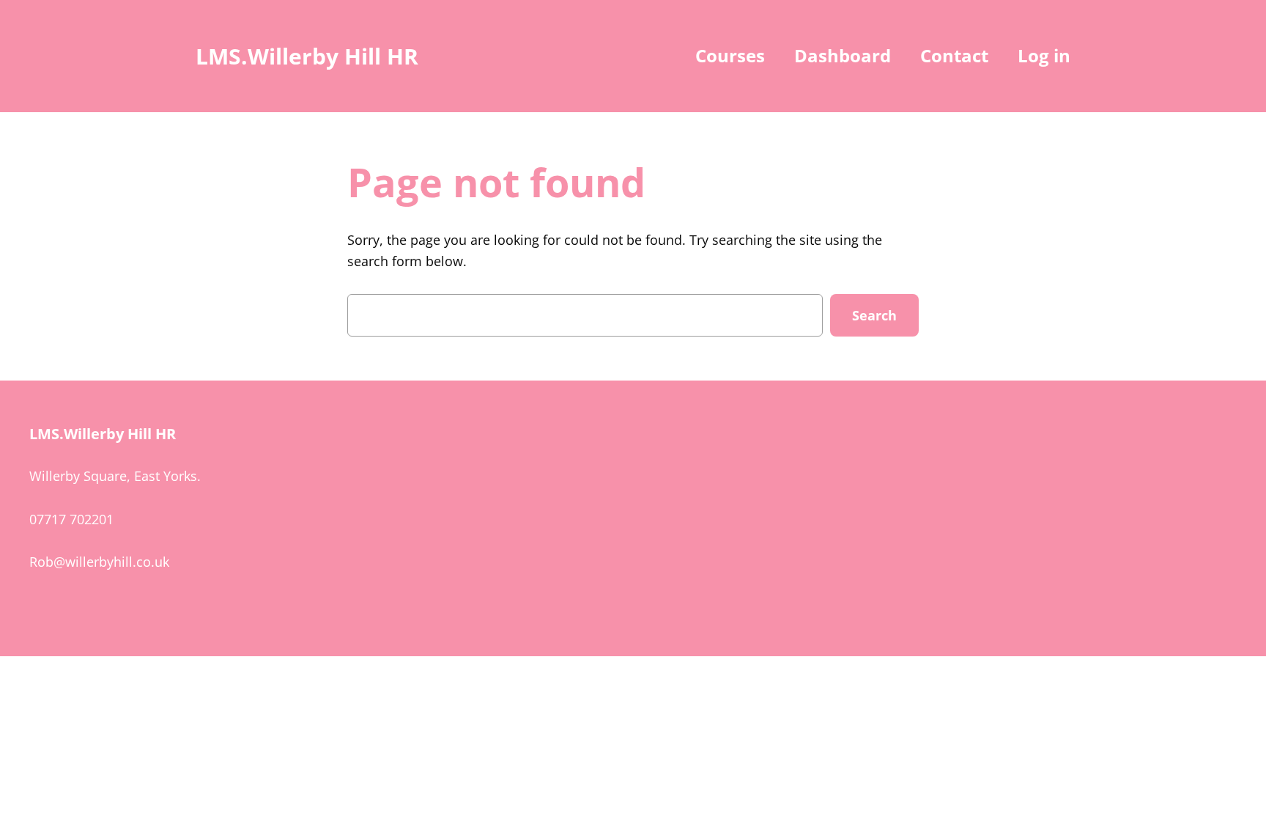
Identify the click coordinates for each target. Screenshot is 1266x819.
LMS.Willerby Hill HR (307, 56)
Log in (1044, 55)
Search (874, 315)
